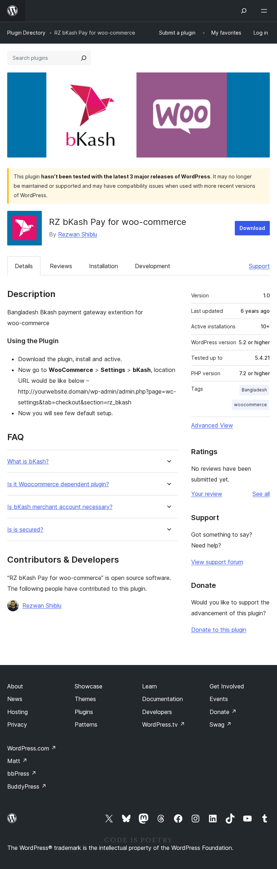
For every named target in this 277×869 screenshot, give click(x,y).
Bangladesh (254, 390)
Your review (206, 493)
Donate (223, 711)
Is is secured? (25, 529)
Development (152, 266)
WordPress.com (31, 748)
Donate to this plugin (218, 629)
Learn (149, 686)
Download (252, 228)
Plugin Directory (26, 33)
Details (24, 266)
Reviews (61, 266)
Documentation (162, 698)
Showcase (88, 686)
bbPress (21, 773)
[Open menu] (265, 11)
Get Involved (227, 686)
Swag (221, 724)
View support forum (217, 562)
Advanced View (212, 425)
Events (219, 698)
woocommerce (250, 404)
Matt (17, 760)
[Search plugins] (83, 58)
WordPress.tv (163, 724)
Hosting (17, 711)
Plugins (84, 711)
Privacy (17, 724)
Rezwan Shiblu (77, 234)
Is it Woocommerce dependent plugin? (58, 484)
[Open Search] (244, 11)
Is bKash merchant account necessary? (60, 507)
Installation (103, 266)
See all (261, 493)
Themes (85, 698)
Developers (157, 711)
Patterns (86, 724)
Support (259, 266)
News (14, 698)
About (15, 686)
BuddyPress (27, 786)
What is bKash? (28, 461)
